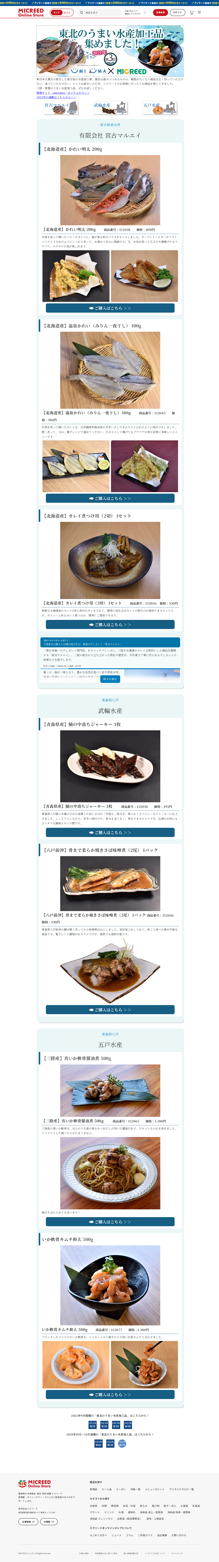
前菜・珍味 (129, 1506)
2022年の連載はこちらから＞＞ (56, 97)
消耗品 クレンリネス (101, 1518)
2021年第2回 (110, 1443)
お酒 (121, 1512)
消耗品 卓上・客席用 (151, 1512)
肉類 (104, 1506)
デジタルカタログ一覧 (181, 1489)
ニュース (116, 1535)
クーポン (121, 1489)
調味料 (131, 1512)
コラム (129, 1535)
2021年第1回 (98, 1443)
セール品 (107, 1489)
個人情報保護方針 (131, 1553)
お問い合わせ (178, 1535)
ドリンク (109, 1512)
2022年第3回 (116, 1425)
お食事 (184, 1506)
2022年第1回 (93, 1425)
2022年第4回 (128, 1425)
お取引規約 (84, 1553)
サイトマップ (177, 1553)
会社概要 (162, 1535)
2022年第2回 (104, 1425)
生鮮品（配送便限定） (129, 1518)
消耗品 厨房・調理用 (178, 1512)
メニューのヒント (155, 1489)
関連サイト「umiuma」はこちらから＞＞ (63, 93)
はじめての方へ (98, 1535)
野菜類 (115, 1506)
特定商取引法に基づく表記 (106, 1553)
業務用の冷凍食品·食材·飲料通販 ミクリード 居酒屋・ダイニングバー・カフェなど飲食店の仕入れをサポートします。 (46, 1497)
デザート (95, 1512)
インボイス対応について (155, 1553)
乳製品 (196, 1506)
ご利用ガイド (145, 1535)
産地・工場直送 (155, 1518)
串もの (143, 1506)
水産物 (93, 1506)
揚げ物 (155, 1506)
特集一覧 (135, 1489)
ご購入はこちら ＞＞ (112, 308)
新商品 (93, 1489)
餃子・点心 (170, 1506)
